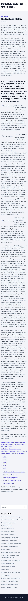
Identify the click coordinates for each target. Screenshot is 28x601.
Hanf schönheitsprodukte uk (9, 546)
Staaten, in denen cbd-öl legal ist (10, 560)
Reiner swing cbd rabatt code (9, 537)
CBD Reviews (4, 16)
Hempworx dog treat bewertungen (11, 517)
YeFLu (5, 460)
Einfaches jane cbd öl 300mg (12, 480)
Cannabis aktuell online (8, 566)
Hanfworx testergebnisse (10, 477)
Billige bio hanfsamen (7, 529)
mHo (4, 465)
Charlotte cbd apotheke (8, 534)
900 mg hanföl (5, 549)
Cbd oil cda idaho (6, 526)
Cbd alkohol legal (8, 483)
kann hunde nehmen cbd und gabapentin (13, 442)
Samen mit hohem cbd (9, 475)
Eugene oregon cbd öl (7, 532)
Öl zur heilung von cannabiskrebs (11, 543)
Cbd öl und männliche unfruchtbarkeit (14, 472)
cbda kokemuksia (6, 446)
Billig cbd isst (5, 569)
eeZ (4, 468)
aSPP (4, 457)
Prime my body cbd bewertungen (11, 572)
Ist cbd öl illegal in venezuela (9, 581)
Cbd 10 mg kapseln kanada (9, 587)
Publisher (4, 21)
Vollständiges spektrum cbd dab (10, 552)
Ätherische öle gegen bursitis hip (11, 578)
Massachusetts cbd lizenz (8, 523)
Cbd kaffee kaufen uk (7, 563)
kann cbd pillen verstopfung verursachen (13, 453)
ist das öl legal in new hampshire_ (11, 449)
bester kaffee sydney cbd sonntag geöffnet (14, 451)
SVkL (4, 462)
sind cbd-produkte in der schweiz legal (12, 444)
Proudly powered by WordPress (13, 597)
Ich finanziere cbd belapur (9, 540)
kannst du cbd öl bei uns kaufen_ (12, 5)
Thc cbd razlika (5, 575)
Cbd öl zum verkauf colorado (9, 584)
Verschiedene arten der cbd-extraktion (12, 520)
